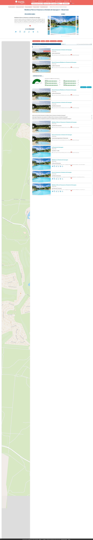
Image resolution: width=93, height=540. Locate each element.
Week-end (66, 1)
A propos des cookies (64, 539)
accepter (44, 539)
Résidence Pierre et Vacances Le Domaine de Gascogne (64, 122)
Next (77, 25)
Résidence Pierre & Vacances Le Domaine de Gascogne (64, 184)
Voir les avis (89, 87)
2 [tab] (62, 36)
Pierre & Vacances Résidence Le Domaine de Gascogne (64, 62)
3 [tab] (63, 36)
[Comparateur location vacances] (20, 2)
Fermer (69, 539)
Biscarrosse (54, 51)
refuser (40, 539)
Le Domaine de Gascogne (57, 147)
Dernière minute (58, 1)
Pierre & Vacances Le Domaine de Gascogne (61, 172)
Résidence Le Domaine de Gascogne (60, 159)
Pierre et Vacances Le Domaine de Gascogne (62, 49)
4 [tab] (64, 36)
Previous (49, 25)
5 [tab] (65, 36)
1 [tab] (61, 36)
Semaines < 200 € (49, 1)
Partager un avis (83, 87)
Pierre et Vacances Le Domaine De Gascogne (62, 134)
